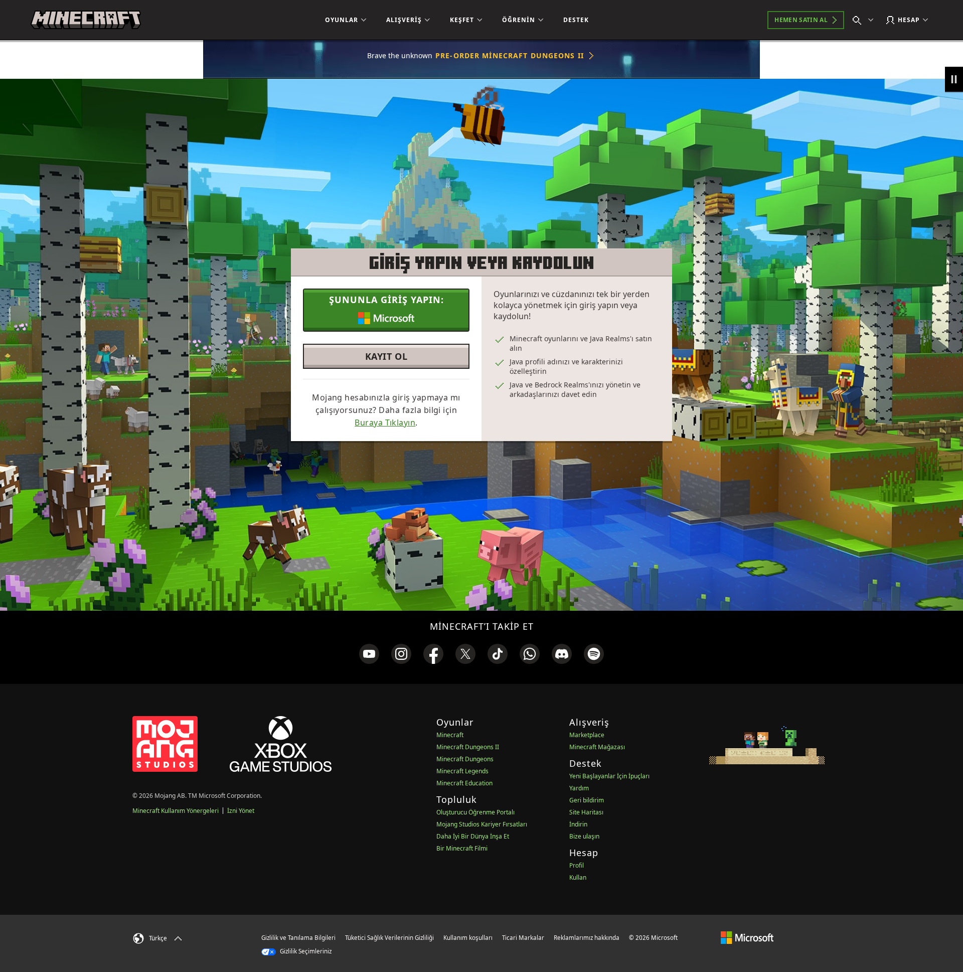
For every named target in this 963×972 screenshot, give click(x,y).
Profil (576, 865)
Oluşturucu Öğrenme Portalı (475, 812)
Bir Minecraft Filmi (462, 848)
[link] (369, 654)
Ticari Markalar (523, 937)
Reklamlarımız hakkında (586, 937)
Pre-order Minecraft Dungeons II (509, 55)
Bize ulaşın (584, 836)
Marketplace (586, 735)
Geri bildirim (586, 800)
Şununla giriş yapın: (386, 300)
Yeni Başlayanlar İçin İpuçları (609, 776)
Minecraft (449, 735)
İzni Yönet (240, 810)
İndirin (578, 824)
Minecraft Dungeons (465, 759)
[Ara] (865, 20)
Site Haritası (586, 812)
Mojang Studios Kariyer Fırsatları (481, 824)
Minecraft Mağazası (597, 747)
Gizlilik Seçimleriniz (305, 951)
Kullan (577, 877)
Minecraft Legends (462, 771)
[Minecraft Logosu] (85, 20)
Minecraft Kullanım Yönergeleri (175, 810)
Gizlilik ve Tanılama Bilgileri (298, 937)
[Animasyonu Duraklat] (954, 79)
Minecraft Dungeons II (467, 747)
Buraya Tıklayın (385, 422)
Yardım (579, 788)
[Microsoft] (747, 937)
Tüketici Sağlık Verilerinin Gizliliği (389, 937)
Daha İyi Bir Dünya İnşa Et (472, 836)
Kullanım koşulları (468, 937)
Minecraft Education (464, 783)
